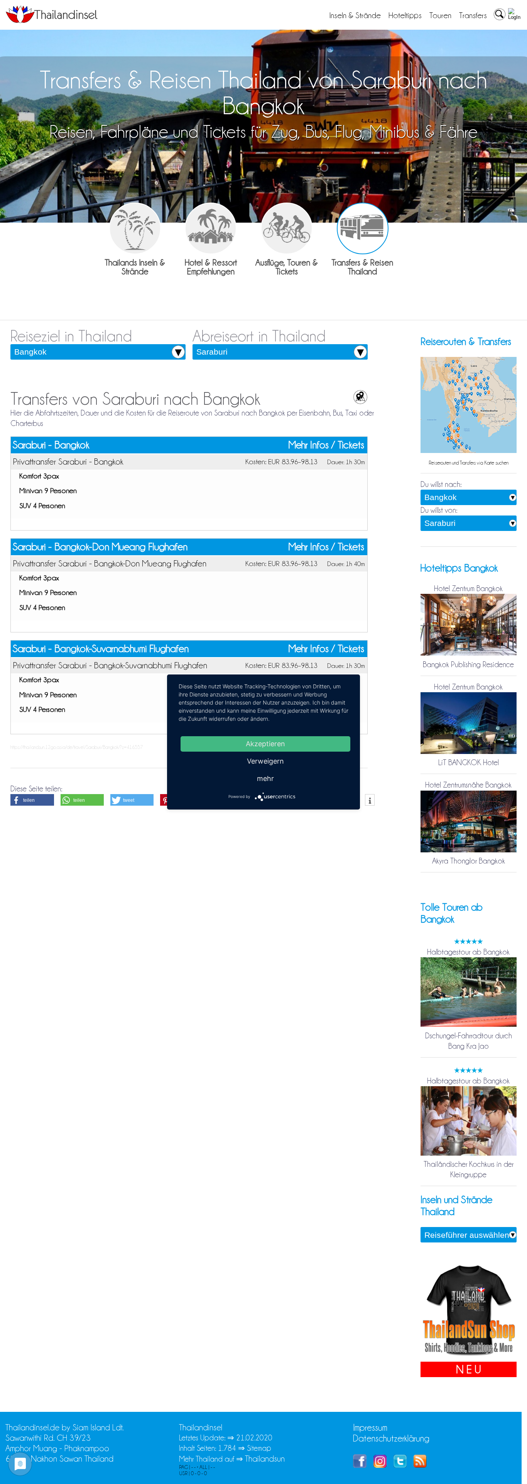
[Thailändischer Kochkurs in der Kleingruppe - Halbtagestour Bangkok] (469, 1154)
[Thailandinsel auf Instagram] (380, 1464)
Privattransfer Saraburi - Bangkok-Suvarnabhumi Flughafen (110, 665)
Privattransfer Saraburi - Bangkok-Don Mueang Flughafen (109, 563)
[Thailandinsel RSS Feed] (420, 1464)
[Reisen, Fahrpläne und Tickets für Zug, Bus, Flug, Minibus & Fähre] (362, 228)
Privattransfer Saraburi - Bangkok (68, 461)
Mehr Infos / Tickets (326, 445)
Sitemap (259, 1448)
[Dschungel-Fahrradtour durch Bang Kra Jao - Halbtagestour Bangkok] (469, 1025)
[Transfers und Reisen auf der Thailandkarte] (469, 451)
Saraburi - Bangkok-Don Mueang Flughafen (100, 546)
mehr (265, 778)
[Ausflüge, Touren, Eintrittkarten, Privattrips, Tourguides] (286, 228)
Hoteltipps (405, 15)
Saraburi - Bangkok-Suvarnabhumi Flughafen (101, 648)
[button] (32, 800)
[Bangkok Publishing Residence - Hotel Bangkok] (469, 654)
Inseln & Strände (355, 15)
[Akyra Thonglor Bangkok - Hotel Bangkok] (469, 850)
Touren (440, 15)
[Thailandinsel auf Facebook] (360, 1464)
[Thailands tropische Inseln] (51, 20)
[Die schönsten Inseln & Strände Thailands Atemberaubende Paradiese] (135, 228)
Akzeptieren (265, 744)
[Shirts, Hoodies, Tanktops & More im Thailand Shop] (469, 1356)
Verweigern (265, 761)
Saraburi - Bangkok (51, 444)
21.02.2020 (254, 1438)
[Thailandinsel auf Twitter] (400, 1464)
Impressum (370, 1427)
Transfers (473, 15)
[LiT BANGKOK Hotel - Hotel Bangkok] (469, 752)
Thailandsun (265, 1458)
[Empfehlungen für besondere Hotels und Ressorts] (210, 228)
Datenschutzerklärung (391, 1438)
